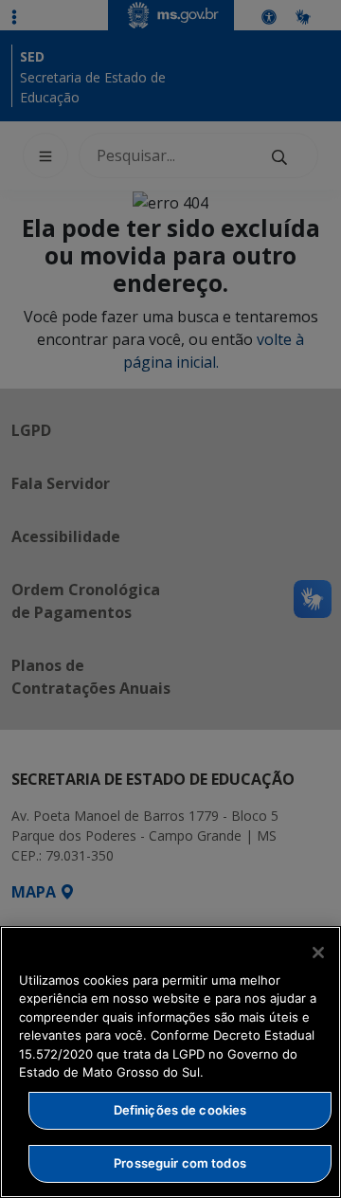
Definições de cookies (180, 1109)
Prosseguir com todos (180, 1163)
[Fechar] (318, 952)
